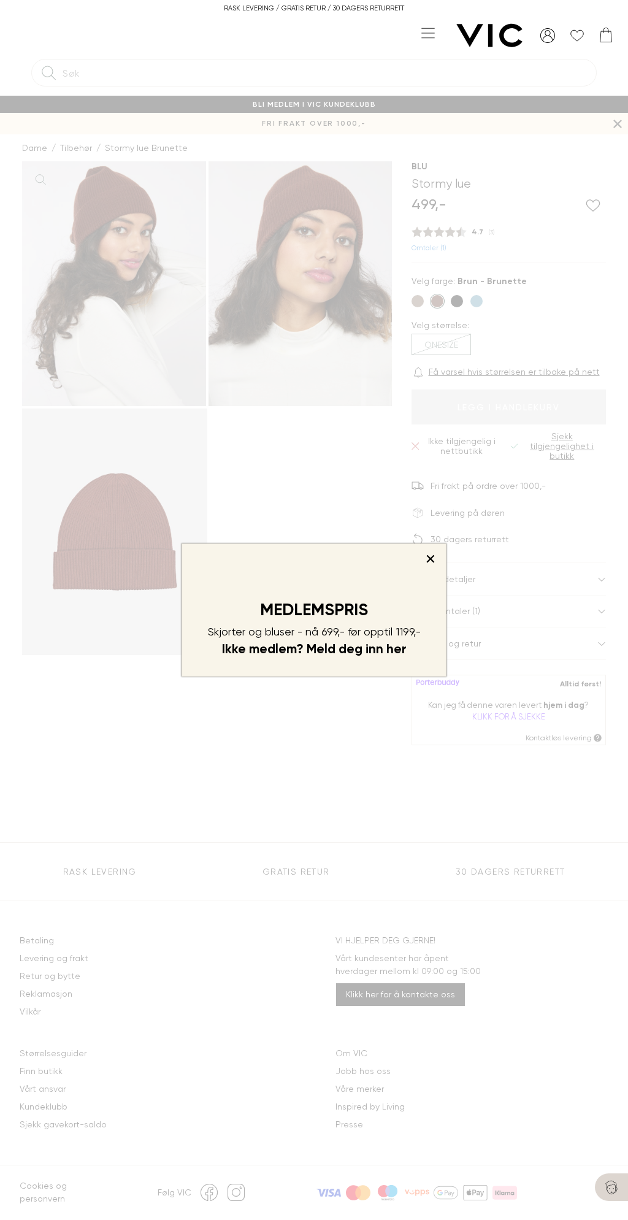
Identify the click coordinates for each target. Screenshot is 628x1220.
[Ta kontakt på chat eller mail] (611, 1187)
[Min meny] (547, 35)
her (396, 649)
